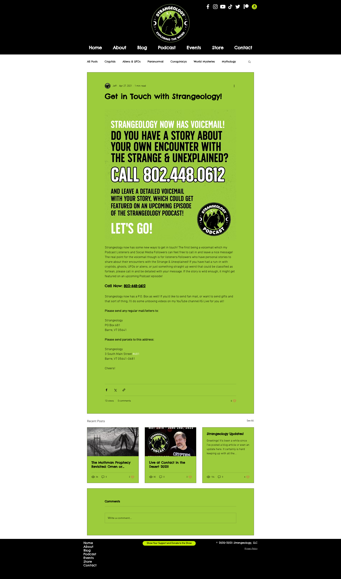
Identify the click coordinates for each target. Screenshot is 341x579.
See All (250, 420)
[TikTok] (230, 7)
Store (87, 561)
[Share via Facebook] (106, 390)
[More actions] (234, 86)
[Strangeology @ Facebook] (208, 7)
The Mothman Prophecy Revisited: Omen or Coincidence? (110, 464)
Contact (90, 565)
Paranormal (155, 61)
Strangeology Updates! (225, 434)
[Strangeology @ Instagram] (215, 7)
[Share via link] (124, 390)
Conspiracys (178, 61)
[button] (249, 61)
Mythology (229, 61)
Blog (87, 550)
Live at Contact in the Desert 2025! (167, 464)
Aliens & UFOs (131, 61)
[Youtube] (223, 7)
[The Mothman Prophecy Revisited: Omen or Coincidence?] (113, 441)
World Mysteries (204, 61)
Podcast (89, 554)
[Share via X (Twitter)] (115, 390)
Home (88, 543)
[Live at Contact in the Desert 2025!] (170, 441)
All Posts (92, 61)
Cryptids (110, 61)
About (88, 546)
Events (88, 558)
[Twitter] (238, 7)
